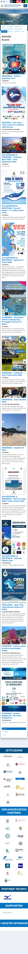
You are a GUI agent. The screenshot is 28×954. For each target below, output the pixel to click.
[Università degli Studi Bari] (8, 773)
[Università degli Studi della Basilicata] (20, 773)
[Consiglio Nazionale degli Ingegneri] (20, 821)
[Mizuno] (7, 897)
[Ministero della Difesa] (8, 758)
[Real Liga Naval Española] (20, 873)
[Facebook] (11, 1)
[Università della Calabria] (8, 780)
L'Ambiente (6, 563)
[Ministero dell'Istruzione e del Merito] (8, 787)
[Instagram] (20, 1)
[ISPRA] (20, 851)
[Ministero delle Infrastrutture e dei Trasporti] (20, 780)
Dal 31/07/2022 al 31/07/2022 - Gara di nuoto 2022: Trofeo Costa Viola (14, 499)
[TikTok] (23, 1)
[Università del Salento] (20, 787)
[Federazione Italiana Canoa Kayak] (7, 829)
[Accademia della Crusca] (7, 821)
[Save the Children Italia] (7, 873)
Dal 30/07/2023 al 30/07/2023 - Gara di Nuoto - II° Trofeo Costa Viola (13, 209)
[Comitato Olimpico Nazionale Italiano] (7, 881)
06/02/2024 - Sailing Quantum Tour (11, 77)
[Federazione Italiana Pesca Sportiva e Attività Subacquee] (7, 836)
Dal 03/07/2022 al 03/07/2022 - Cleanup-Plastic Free (12, 558)
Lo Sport (5, 164)
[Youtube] (17, 1)
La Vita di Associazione (11, 404)
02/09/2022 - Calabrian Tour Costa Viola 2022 (12, 374)
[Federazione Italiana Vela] (20, 836)
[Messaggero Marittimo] (20, 858)
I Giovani (5, 81)
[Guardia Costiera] (8, 802)
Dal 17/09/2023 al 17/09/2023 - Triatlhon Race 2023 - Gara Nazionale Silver (12, 158)
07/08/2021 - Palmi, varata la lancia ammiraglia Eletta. (14, 648)
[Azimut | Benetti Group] (7, 914)
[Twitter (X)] (14, 1)
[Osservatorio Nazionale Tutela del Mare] (7, 866)
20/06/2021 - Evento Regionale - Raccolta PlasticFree (11, 715)
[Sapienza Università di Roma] (20, 765)
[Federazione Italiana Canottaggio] (20, 829)
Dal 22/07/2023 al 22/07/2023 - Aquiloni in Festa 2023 (13, 260)
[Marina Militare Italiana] (20, 795)
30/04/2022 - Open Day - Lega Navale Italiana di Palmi (13, 607)
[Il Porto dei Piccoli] (7, 851)
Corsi (4, 735)
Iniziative (5, 731)
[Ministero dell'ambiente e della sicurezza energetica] (8, 795)
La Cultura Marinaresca (11, 653)
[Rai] (20, 866)
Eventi (5, 728)
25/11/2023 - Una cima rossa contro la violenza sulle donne (13, 124)
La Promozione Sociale (11, 129)
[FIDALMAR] (20, 843)
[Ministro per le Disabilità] (8, 765)
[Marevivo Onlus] (7, 858)
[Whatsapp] (26, 1)
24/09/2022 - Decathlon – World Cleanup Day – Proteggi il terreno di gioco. (13, 320)
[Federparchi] (7, 843)
